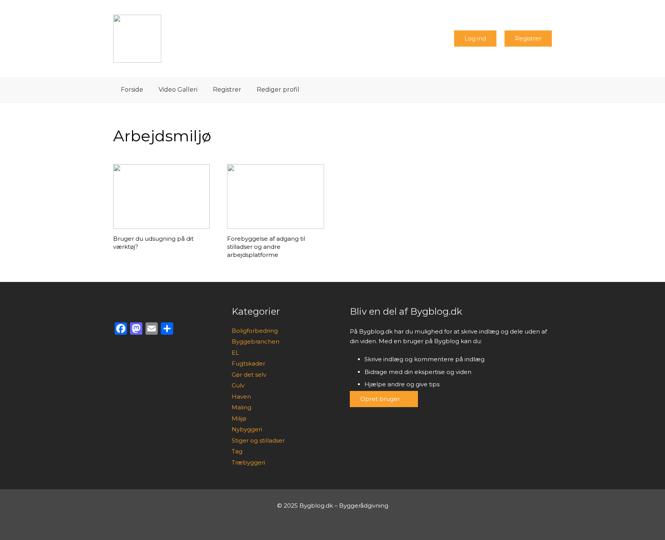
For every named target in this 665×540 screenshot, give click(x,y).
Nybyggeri (247, 429)
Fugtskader (248, 363)
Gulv (238, 385)
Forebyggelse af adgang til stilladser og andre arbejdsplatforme (266, 246)
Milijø (239, 418)
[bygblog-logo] (137, 39)
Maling (241, 407)
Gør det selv (249, 374)
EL (235, 352)
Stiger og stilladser (258, 440)
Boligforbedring (255, 330)
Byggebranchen (255, 341)
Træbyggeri (248, 462)
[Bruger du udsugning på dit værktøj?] (161, 196)
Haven (241, 396)
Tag (237, 451)
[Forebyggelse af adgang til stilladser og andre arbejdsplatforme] (275, 196)
